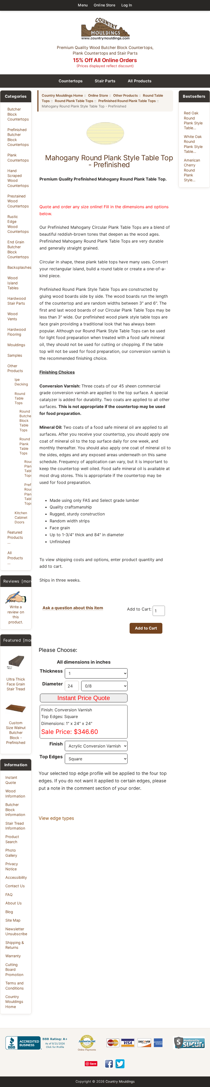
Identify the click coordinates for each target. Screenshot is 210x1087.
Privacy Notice (11, 866)
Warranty (13, 956)
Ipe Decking (21, 381)
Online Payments (87, 1050)
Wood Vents (12, 316)
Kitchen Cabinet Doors (21, 517)
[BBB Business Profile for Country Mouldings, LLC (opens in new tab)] (37, 1043)
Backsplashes (17, 267)
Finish (56, 743)
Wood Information (15, 793)
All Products (140, 80)
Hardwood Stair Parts (16, 300)
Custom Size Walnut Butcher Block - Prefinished (16, 733)
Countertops (71, 80)
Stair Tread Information (15, 825)
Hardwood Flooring (16, 331)
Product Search (12, 839)
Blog (9, 912)
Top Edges (51, 756)
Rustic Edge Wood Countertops (17, 224)
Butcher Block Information (15, 809)
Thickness (51, 671)
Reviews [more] (19, 581)
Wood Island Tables (13, 283)
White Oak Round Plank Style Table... (193, 144)
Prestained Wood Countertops (17, 201)
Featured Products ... (15, 537)
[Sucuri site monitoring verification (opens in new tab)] (189, 1042)
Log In (126, 5)
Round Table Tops (20, 398)
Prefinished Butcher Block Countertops (17, 137)
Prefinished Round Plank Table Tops (26, 494)
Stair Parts (105, 80)
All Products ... (15, 558)
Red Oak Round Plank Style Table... (193, 120)
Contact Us (15, 886)
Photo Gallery (11, 852)
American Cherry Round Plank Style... (192, 170)
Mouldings (16, 345)
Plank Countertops (17, 157)
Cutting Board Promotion (14, 969)
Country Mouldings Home (14, 1001)
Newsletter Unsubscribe (16, 931)
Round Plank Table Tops (23, 446)
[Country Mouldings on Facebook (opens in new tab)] (108, 1063)
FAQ (9, 894)
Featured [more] (19, 640)
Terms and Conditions (14, 985)
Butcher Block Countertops (17, 114)
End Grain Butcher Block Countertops (17, 249)
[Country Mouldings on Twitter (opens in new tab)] (120, 1063)
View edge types (56, 818)
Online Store (104, 5)
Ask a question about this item (73, 607)
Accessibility (16, 877)
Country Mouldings (120, 1081)
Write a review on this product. (15, 614)
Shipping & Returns (14, 945)
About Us (13, 903)
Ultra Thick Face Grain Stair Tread (15, 684)
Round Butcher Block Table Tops (23, 420)
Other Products (15, 368)
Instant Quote (11, 779)
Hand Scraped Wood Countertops (17, 178)
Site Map (12, 920)
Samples (14, 355)
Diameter (52, 683)
